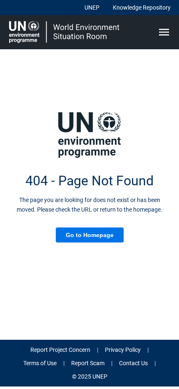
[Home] (65, 32)
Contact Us (133, 363)
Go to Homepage (90, 235)
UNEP (92, 7)
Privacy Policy (123, 349)
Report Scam (87, 363)
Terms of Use (40, 363)
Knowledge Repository (142, 7)
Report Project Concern (60, 349)
